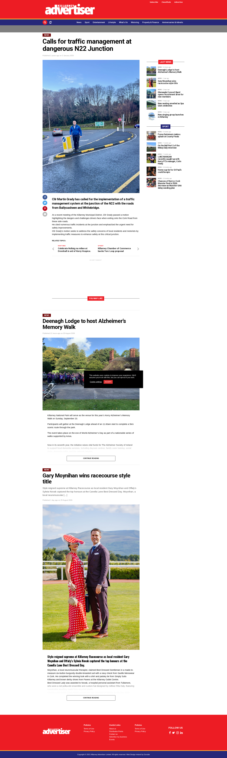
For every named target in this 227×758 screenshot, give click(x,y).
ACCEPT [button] (108, 382)
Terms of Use (89, 729)
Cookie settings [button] (96, 382)
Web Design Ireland (133, 754)
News (79, 22)
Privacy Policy (89, 731)
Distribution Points (116, 731)
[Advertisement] (141, 9)
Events (112, 740)
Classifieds (166, 2)
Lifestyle (112, 22)
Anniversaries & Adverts (172, 22)
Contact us (113, 734)
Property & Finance (150, 22)
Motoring (135, 22)
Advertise (178, 2)
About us (112, 729)
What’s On (123, 22)
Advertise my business (118, 737)
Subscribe (154, 2)
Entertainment (99, 22)
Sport (87, 22)
